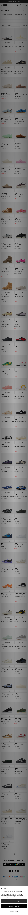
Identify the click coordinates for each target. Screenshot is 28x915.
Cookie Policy (15, 897)
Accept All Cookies (14, 906)
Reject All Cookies (14, 911)
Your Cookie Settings (14, 901)
